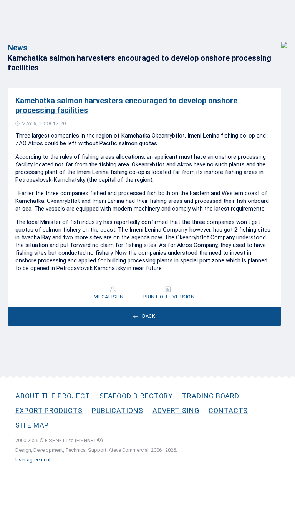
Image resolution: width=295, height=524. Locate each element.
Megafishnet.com (113, 297)
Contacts (228, 410)
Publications (117, 410)
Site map (32, 425)
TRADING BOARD (210, 396)
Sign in (279, 41)
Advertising (175, 410)
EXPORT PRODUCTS (49, 410)
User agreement (33, 460)
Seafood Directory (136, 396)
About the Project (52, 396)
